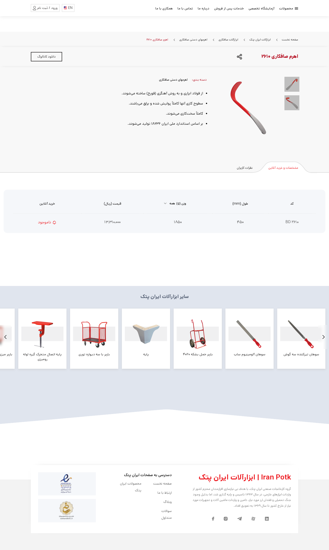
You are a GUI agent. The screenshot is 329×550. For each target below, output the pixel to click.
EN (70, 8)
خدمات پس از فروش (229, 8)
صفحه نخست (289, 40)
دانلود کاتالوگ (46, 56)
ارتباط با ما (165, 492)
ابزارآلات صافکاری (228, 40)
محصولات (286, 8)
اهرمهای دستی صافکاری (192, 40)
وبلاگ (168, 501)
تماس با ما (185, 8)
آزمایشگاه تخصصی (261, 8)
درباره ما (203, 8)
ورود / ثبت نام (47, 8)
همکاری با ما (164, 8)
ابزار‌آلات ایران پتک (260, 40)
